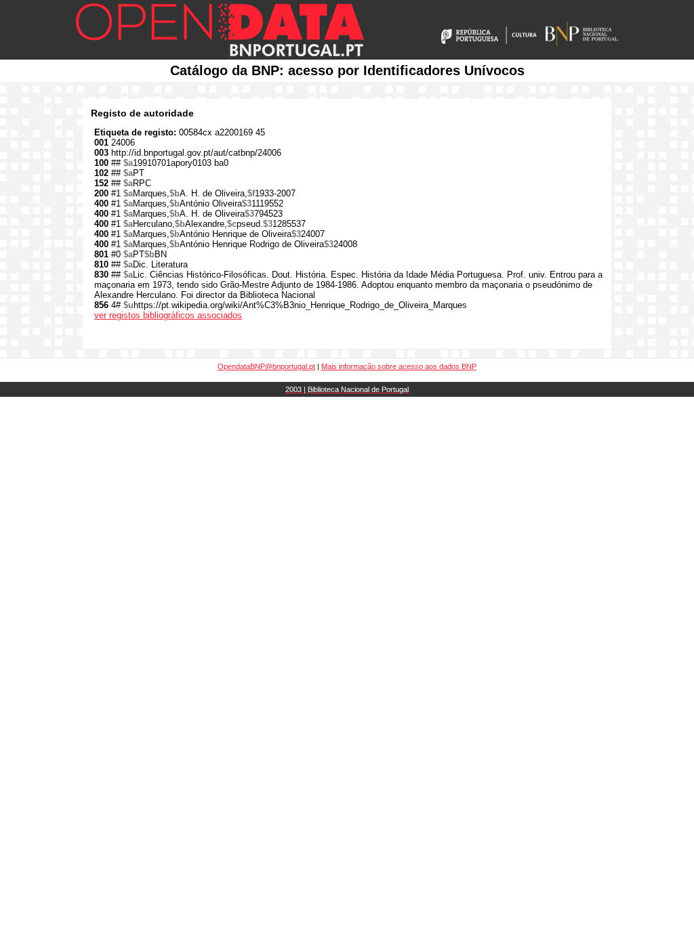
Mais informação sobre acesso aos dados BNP (398, 366)
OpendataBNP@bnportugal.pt (266, 366)
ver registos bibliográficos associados (168, 315)
